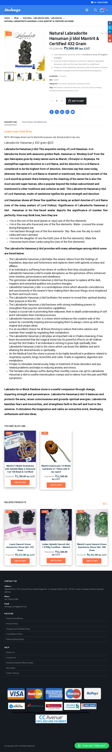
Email (72, 112)
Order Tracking (13, 673)
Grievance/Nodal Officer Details (20, 663)
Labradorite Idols (83, 84)
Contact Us (11, 658)
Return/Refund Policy (15, 639)
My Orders (11, 668)
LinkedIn (62, 112)
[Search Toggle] (95, 10)
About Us (11, 652)
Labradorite (71, 84)
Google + (67, 112)
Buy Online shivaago (94, 87)
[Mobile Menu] (87, 10)
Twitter (57, 112)
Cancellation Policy (14, 634)
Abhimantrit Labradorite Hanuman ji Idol (69, 87)
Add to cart (78, 101)
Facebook (51, 112)
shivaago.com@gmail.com (15, 607)
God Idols (62, 84)
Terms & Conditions (15, 618)
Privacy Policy (12, 624)
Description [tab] (10, 122)
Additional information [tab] (34, 122)
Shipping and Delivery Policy (18, 629)
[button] (8, 51)
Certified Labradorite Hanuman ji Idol (63, 91)
